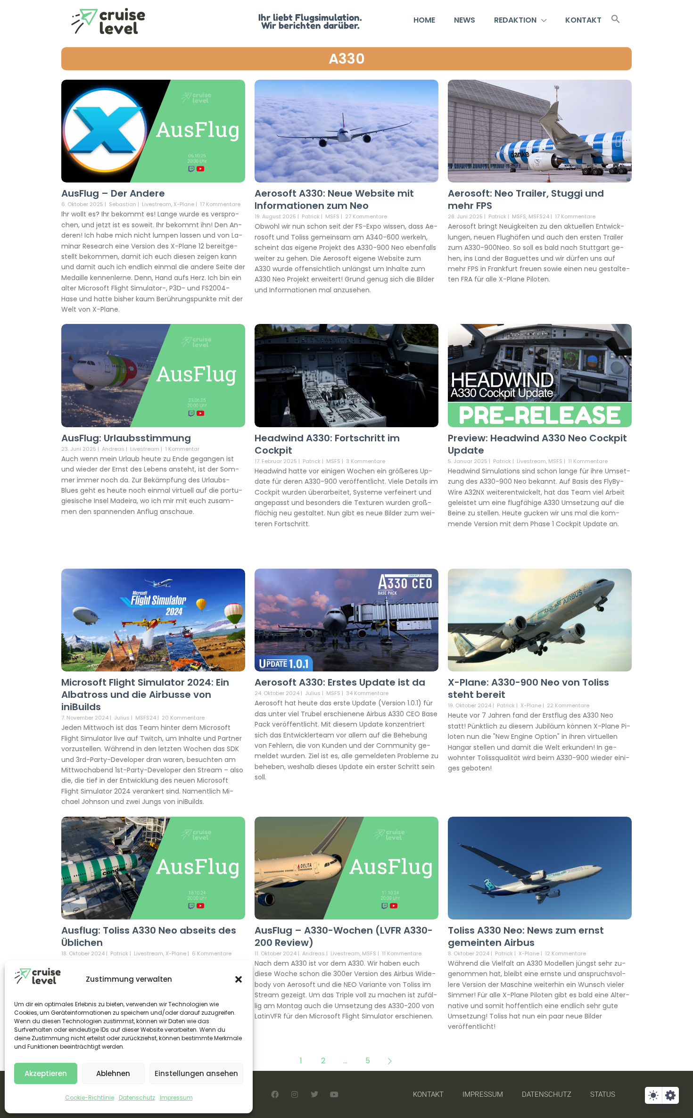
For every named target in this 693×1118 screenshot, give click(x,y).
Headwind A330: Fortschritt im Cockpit (327, 444)
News (464, 20)
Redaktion (515, 20)
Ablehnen (113, 1073)
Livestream (156, 204)
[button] (238, 979)
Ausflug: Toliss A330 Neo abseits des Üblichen (148, 936)
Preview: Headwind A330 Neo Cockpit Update (537, 444)
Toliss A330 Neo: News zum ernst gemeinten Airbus (526, 936)
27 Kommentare (366, 216)
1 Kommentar (182, 449)
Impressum (176, 1097)
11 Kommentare (588, 461)
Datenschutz (137, 1097)
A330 (347, 59)
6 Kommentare (211, 953)
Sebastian (122, 204)
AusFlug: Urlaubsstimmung (126, 438)
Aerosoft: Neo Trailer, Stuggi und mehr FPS (526, 199)
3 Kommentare (365, 461)
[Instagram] (294, 1094)
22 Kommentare (568, 705)
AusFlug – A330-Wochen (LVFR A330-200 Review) (344, 936)
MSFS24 (538, 216)
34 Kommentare (367, 693)
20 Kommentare (183, 717)
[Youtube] (334, 1094)
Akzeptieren (46, 1073)
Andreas (113, 449)
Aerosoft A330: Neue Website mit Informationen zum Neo (334, 199)
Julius (122, 717)
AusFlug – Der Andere (113, 193)
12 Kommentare (565, 953)
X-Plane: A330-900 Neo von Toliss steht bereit (528, 688)
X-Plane (183, 204)
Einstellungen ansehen (196, 1073)
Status (602, 1094)
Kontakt (583, 20)
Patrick (311, 216)
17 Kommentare (220, 204)
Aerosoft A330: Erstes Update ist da (340, 682)
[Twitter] (314, 1094)
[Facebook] (275, 1094)
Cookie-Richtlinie (89, 1097)
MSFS (332, 216)
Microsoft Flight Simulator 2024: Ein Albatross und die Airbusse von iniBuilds (145, 694)
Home (424, 20)
